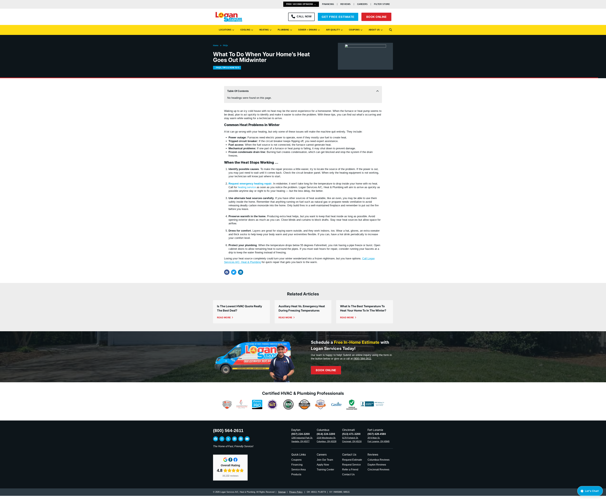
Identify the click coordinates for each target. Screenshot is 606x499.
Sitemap (282, 492)
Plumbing (282, 30)
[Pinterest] (240, 438)
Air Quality (332, 30)
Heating (263, 30)
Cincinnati (348, 430)
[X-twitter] (228, 438)
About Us (373, 30)
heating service (247, 187)
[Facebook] (215, 438)
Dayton (295, 430)
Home (215, 45)
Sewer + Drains (307, 30)
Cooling (244, 30)
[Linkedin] (234, 438)
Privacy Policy (296, 492)
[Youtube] (247, 438)
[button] (390, 29)
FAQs (225, 45)
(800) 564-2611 (362, 358)
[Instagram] (221, 438)
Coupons (354, 30)
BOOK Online (376, 16)
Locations (224, 30)
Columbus (323, 430)
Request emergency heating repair (250, 183)
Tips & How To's (230, 68)
